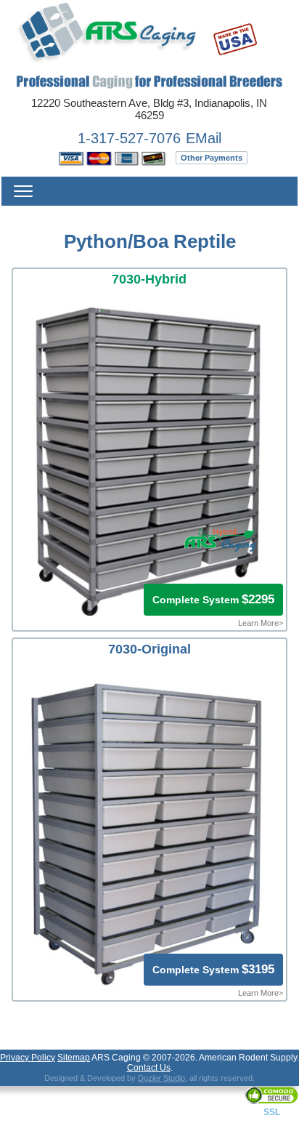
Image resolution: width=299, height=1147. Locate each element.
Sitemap (73, 1058)
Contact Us (149, 1068)
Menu (23, 191)
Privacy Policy (27, 1058)
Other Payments (211, 157)
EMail (203, 138)
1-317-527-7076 (129, 138)
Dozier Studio (161, 1078)
